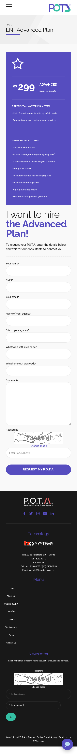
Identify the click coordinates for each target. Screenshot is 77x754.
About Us (11, 596)
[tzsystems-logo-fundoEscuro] (38, 543)
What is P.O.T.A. (11, 604)
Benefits (11, 611)
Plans (11, 635)
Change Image (38, 445)
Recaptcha (12, 429)
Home (9, 25)
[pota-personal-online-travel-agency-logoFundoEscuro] (38, 502)
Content (11, 619)
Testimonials (11, 627)
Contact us (11, 643)
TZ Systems (38, 741)
